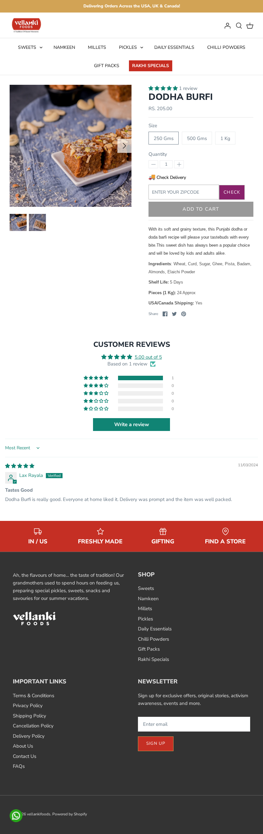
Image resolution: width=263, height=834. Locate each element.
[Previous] (17, 146)
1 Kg (225, 138)
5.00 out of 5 (148, 357)
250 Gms (164, 138)
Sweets (27, 47)
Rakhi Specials (150, 66)
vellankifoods (38, 814)
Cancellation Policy (33, 726)
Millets (97, 47)
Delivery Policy (29, 736)
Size (152, 125)
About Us (23, 746)
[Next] (124, 146)
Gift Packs (106, 66)
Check (232, 192)
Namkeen (64, 47)
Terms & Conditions (33, 695)
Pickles (128, 47)
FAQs (19, 766)
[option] (71, 146)
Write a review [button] (131, 424)
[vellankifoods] (26, 25)
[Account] (227, 25)
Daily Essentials (174, 47)
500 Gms (197, 138)
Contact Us (24, 756)
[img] (19, 466)
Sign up (155, 743)
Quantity (157, 154)
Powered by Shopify (69, 814)
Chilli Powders (226, 47)
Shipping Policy (29, 716)
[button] (163, 88)
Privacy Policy (28, 705)
